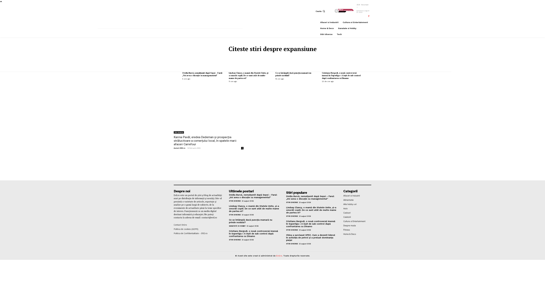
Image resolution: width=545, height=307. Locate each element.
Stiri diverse (179, 132)
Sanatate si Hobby (237, 226)
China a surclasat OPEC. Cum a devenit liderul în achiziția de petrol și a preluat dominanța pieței (310, 237)
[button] (321, 11)
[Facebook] (368, 16)
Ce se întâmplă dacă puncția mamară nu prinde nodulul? (293, 74)
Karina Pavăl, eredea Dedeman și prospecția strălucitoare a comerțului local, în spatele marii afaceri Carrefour (205, 140)
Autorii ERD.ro (179, 148)
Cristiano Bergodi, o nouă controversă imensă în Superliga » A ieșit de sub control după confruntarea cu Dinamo (341, 75)
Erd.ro (279, 256)
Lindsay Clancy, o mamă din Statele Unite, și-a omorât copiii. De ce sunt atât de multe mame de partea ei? (249, 75)
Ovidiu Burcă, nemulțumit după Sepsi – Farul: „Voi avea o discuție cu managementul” (202, 74)
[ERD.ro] (344, 11)
